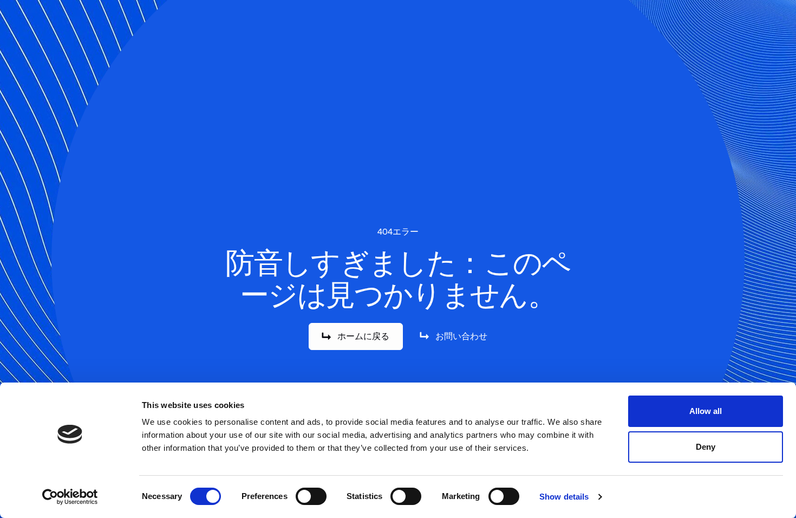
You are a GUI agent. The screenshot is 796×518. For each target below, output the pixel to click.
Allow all (705, 411)
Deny (705, 446)
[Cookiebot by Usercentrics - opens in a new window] (70, 497)
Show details (564, 496)
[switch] (311, 496)
